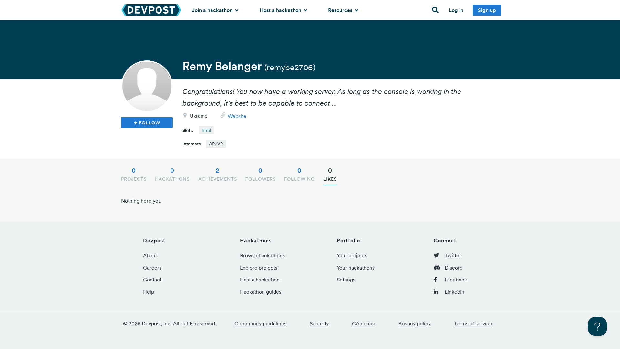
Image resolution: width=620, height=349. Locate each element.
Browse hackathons (262, 255)
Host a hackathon (281, 10)
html (206, 130)
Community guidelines (260, 323)
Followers (260, 174)
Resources (341, 10)
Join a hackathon (213, 10)
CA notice (363, 323)
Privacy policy (414, 323)
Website (237, 116)
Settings (346, 279)
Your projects (352, 255)
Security (319, 323)
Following (299, 174)
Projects (134, 174)
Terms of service (473, 323)
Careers (152, 267)
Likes (330, 174)
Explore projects (258, 267)
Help (148, 292)
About (150, 255)
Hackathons (172, 174)
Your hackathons (356, 267)
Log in (456, 10)
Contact (152, 279)
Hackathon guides (260, 292)
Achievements (217, 174)
